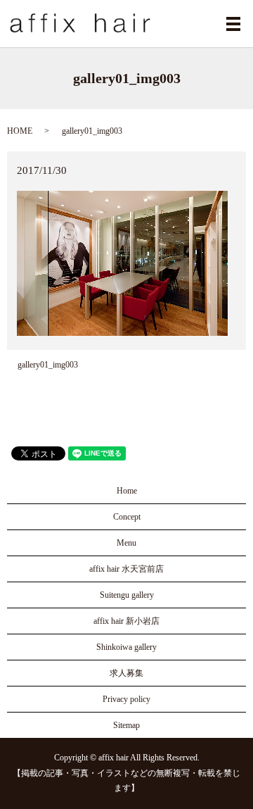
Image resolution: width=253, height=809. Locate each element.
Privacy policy (126, 699)
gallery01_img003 (48, 365)
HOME (19, 131)
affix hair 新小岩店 (126, 621)
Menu (126, 543)
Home (127, 491)
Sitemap (126, 725)
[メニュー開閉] (233, 24)
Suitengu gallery (127, 595)
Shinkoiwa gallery (126, 647)
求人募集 (126, 673)
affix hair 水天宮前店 (126, 569)
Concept (127, 517)
